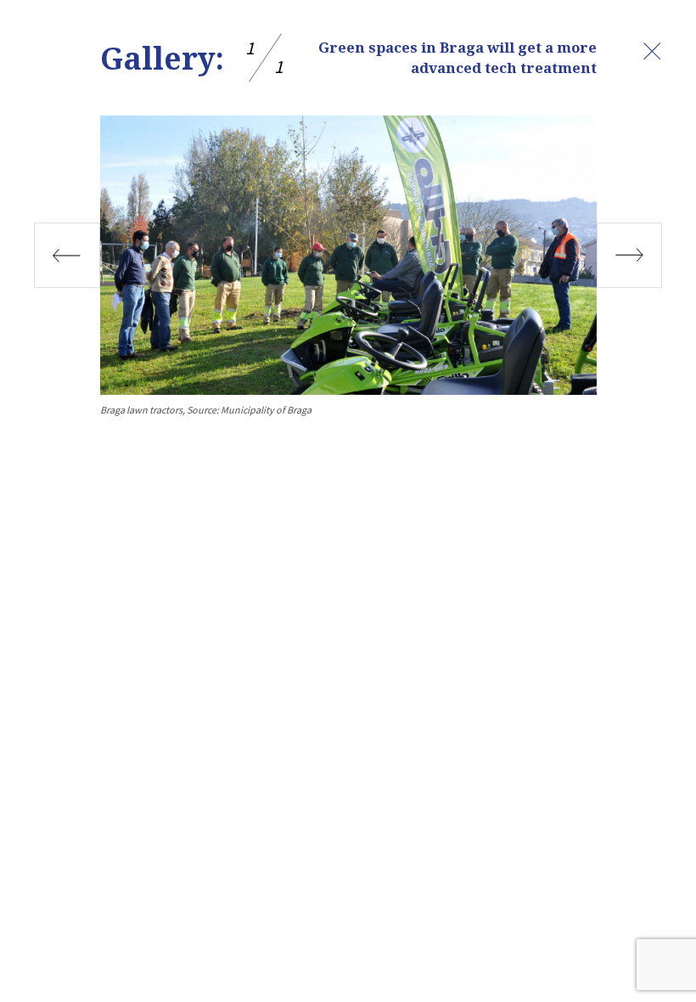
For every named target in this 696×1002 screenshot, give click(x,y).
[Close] (652, 51)
